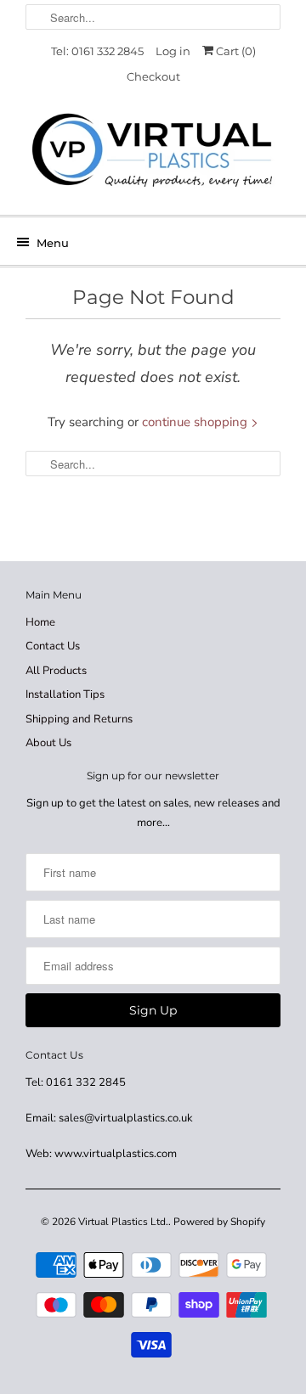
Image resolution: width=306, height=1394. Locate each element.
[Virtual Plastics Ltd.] (153, 152)
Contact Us (53, 646)
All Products (56, 670)
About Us (48, 742)
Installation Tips (65, 694)
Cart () (234, 51)
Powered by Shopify (219, 1221)
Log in (173, 51)
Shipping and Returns (79, 719)
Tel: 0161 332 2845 (97, 51)
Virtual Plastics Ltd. (123, 1221)
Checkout (153, 76)
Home (40, 622)
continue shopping (196, 421)
